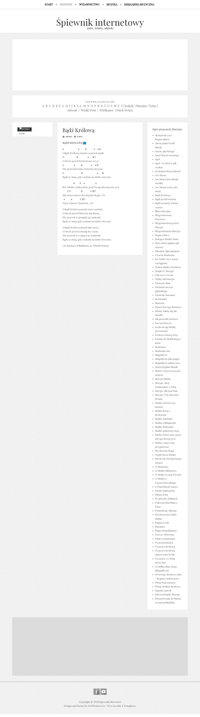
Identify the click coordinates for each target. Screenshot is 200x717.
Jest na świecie (163, 323)
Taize (152, 106)
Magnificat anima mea (167, 363)
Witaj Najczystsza (165, 582)
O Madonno (161, 466)
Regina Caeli (162, 522)
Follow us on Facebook (96, 692)
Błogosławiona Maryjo (167, 231)
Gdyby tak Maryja (165, 279)
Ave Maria (160, 175)
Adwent (72, 110)
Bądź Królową (78, 130)
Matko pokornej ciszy (167, 430)
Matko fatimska (163, 418)
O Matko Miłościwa (165, 470)
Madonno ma (162, 350)
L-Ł (79, 106)
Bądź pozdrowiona (165, 199)
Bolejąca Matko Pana (166, 239)
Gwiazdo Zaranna (165, 295)
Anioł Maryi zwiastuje (167, 155)
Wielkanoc (107, 110)
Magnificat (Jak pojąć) (167, 358)
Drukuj (68, 137)
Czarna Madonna (165, 255)
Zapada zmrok (163, 590)
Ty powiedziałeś (164, 542)
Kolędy (129, 106)
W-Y (116, 106)
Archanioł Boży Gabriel (167, 171)
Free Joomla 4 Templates (121, 705)
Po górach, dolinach (166, 498)
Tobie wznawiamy (165, 538)
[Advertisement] (100, 64)
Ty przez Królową (165, 546)
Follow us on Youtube (103, 692)
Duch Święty (125, 110)
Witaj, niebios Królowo (167, 586)
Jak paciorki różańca (166, 318)
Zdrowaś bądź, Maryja (167, 594)
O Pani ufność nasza (166, 486)
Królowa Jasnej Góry (166, 334)
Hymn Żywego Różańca (168, 307)
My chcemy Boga (164, 450)
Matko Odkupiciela (165, 422)
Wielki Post (88, 110)
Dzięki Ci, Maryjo (164, 271)
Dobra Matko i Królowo (168, 267)
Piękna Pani (161, 494)
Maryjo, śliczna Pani (166, 390)
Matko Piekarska (164, 426)
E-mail (79, 137)
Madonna (160, 347)
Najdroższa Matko (165, 454)
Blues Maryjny (163, 211)
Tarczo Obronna (164, 534)
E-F (58, 106)
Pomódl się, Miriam (166, 510)
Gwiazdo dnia (162, 283)
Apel (157, 159)
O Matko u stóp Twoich (168, 474)
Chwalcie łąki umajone (167, 251)
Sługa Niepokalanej (165, 530)
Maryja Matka (163, 378)
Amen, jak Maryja (164, 151)
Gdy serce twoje (164, 275)
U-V (110, 106)
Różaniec (160, 526)
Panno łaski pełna (165, 490)
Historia (159, 303)
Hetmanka (161, 299)
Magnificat (161, 354)
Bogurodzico (162, 235)
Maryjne (141, 106)
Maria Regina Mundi (166, 366)
